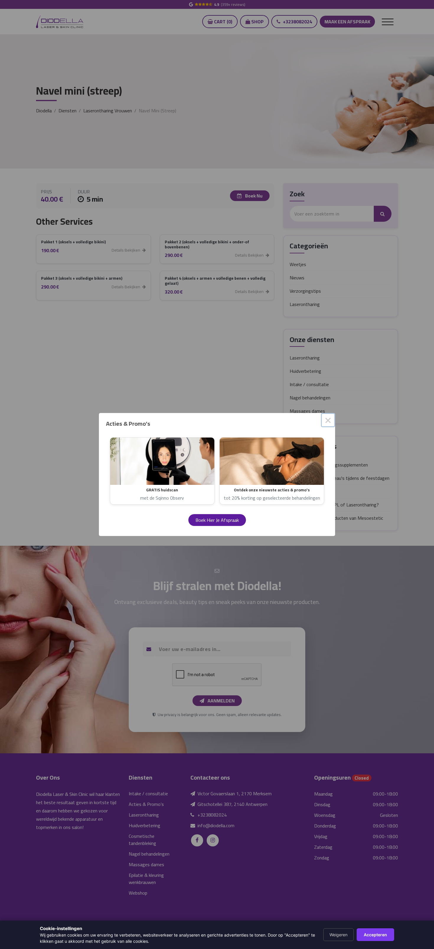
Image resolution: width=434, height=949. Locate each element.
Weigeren (338, 934)
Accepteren (375, 934)
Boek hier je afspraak (217, 520)
